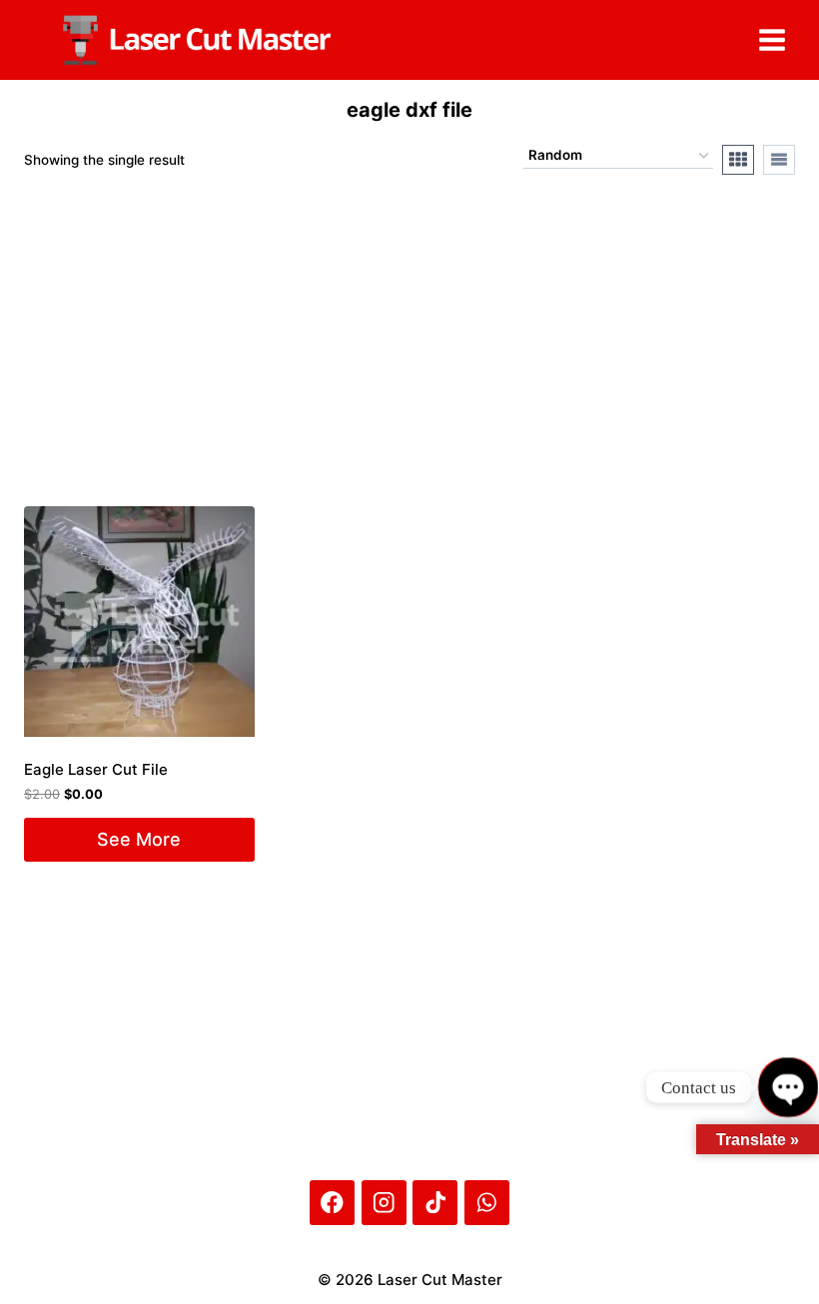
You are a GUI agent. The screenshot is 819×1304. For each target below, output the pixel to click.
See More (139, 839)
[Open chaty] (787, 1086)
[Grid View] (738, 160)
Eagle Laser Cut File (96, 769)
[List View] (779, 160)
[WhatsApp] (486, 1202)
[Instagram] (384, 1202)
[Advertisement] (174, 1005)
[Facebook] (332, 1202)
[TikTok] (434, 1202)
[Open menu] (771, 39)
